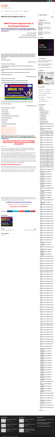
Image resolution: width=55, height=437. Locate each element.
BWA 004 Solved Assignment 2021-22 (46, 250)
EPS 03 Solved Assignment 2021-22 (46, 145)
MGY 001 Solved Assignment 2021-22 (47, 247)
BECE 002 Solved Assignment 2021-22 (46, 129)
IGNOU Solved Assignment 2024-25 (45, 67)
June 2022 (42, 116)
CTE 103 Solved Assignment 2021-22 (46, 330)
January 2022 (43, 122)
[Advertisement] (34, 7)
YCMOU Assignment (42, 99)
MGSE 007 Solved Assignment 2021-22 (46, 358)
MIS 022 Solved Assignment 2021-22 (46, 217)
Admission (16, 11)
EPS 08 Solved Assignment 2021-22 (46, 138)
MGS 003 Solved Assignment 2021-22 (46, 377)
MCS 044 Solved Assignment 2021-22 (46, 403)
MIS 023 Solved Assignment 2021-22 (46, 214)
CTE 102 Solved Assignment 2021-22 (46, 332)
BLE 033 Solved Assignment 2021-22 (46, 272)
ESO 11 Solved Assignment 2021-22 (47, 165)
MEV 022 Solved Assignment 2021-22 (47, 228)
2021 (40, 410)
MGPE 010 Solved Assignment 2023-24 (47, 23)
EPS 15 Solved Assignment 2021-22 (47, 132)
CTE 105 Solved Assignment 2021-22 (46, 325)
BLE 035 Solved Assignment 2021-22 (46, 284)
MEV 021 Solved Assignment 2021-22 (46, 231)
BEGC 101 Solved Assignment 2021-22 (47, 189)
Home (2, 11)
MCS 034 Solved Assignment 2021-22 (47, 405)
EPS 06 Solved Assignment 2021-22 (46, 143)
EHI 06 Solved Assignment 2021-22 (47, 149)
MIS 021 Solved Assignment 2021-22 (46, 219)
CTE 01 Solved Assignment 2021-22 (47, 323)
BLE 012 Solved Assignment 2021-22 (46, 291)
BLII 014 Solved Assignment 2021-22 (46, 268)
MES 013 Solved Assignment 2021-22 (46, 342)
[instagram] (51, 1)
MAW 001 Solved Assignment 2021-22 (8, 134)
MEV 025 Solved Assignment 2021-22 (47, 221)
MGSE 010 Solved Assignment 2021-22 (46, 354)
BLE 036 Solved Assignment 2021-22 (46, 282)
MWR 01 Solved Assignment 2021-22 (46, 210)
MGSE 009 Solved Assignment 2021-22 (46, 356)
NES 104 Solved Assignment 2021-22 (46, 296)
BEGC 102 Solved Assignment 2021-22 (46, 186)
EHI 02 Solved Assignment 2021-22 (47, 155)
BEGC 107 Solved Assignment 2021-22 (46, 181)
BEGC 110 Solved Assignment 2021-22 (47, 170)
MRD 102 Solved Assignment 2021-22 (8, 132)
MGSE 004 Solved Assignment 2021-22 (46, 363)
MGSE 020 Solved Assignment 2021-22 (46, 349)
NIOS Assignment (41, 97)
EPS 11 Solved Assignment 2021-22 (46, 133)
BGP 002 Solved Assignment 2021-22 (47, 264)
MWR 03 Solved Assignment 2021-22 (47, 205)
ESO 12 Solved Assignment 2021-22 (47, 164)
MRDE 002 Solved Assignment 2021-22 (46, 389)
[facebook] (47, 1)
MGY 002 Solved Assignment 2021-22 (46, 245)
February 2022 (43, 121)
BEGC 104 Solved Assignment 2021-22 (46, 177)
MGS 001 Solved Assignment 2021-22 (47, 382)
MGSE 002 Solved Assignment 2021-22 (46, 368)
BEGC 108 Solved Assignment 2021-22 (46, 179)
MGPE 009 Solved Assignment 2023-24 (47, 28)
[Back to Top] (53, 435)
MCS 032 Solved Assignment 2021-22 (47, 408)
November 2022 (43, 111)
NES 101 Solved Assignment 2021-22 (46, 303)
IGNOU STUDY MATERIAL (42, 95)
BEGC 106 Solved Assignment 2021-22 (46, 184)
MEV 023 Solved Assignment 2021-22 (47, 226)
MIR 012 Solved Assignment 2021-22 (46, 238)
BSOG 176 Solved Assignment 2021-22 (46, 203)
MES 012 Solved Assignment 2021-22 (46, 344)
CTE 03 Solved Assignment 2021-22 (46, 319)
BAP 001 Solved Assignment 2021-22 (46, 312)
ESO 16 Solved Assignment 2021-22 (47, 158)
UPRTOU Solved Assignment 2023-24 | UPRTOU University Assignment (45, 65)
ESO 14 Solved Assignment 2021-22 (47, 161)
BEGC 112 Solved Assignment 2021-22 (47, 167)
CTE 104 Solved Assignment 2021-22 (46, 328)
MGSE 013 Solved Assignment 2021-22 (46, 351)
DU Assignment (48, 89)
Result (21, 11)
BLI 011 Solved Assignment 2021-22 (47, 270)
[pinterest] (53, 1)
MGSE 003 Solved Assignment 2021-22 (46, 365)
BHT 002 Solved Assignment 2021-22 (47, 257)
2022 (40, 109)
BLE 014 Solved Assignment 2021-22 (46, 286)
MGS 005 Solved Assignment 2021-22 (46, 372)
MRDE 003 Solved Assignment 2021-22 (46, 387)
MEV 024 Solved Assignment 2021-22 (47, 224)
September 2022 (43, 113)
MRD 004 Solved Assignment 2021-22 (46, 391)
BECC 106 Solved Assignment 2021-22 (46, 193)
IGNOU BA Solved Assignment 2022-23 (45, 93)
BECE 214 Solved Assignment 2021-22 (47, 124)
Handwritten (26, 11)
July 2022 (42, 115)
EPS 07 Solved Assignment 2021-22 (46, 140)
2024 (40, 106)
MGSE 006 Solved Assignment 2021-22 (46, 361)
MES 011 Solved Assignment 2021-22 (46, 347)
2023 (40, 108)
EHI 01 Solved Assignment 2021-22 (46, 156)
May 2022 (42, 118)
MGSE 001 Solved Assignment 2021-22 (46, 370)
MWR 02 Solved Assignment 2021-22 (47, 207)
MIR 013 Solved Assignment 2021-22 (46, 236)
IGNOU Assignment (47, 91)
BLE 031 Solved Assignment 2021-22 (46, 277)
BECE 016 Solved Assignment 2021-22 (47, 127)
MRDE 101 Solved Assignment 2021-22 (6, 223)
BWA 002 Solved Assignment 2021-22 (46, 254)
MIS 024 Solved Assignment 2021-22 (46, 212)
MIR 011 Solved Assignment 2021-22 (46, 240)
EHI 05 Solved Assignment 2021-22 (47, 150)
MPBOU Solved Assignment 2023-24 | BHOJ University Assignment (45, 61)
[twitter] (49, 1)
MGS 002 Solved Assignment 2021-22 (46, 380)
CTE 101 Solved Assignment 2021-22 (46, 335)
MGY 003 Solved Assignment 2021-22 (46, 243)
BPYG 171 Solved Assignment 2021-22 (47, 200)
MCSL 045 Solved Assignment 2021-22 (46, 401)
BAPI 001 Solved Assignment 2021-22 (47, 310)
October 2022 (43, 112)
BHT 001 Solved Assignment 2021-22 (46, 259)
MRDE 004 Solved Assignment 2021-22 (46, 384)
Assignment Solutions (9, 11)
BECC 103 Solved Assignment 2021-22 (46, 198)
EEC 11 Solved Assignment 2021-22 (46, 130)
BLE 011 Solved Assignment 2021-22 (46, 293)
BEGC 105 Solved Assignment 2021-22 (46, 174)
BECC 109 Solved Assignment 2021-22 (46, 191)
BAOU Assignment (42, 89)
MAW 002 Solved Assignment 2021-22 (8, 130)
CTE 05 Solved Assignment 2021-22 (46, 315)
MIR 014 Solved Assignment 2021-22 (46, 233)
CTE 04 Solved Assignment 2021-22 (46, 317)
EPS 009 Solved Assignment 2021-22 (46, 136)
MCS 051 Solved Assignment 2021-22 (47, 398)
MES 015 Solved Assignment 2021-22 (46, 337)
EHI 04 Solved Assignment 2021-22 (47, 152)
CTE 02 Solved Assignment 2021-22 (46, 322)
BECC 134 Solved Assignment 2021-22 (46, 196)
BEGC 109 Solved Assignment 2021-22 (46, 172)
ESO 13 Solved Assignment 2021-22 (47, 162)
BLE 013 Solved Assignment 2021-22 (46, 289)
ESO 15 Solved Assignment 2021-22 (47, 159)
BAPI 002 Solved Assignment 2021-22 (47, 308)
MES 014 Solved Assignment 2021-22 (46, 340)
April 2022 (42, 119)
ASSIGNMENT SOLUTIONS (4, 5)
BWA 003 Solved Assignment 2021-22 (46, 252)
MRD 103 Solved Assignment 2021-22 (8, 128)
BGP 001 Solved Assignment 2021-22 (47, 266)
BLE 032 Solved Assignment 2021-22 (46, 275)
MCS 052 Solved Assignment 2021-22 (47, 396)
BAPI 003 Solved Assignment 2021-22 (47, 305)
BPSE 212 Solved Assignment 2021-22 (47, 148)
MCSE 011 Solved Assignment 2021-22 (47, 394)
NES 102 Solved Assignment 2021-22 (46, 300)
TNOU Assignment (49, 97)
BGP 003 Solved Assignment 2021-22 (47, 261)
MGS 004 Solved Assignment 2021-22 (46, 375)
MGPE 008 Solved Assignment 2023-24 (47, 32)
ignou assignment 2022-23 (43, 101)
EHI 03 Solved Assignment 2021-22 (47, 153)
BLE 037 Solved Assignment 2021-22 (46, 279)
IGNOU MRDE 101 (6, 14)
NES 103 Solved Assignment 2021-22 (46, 298)
